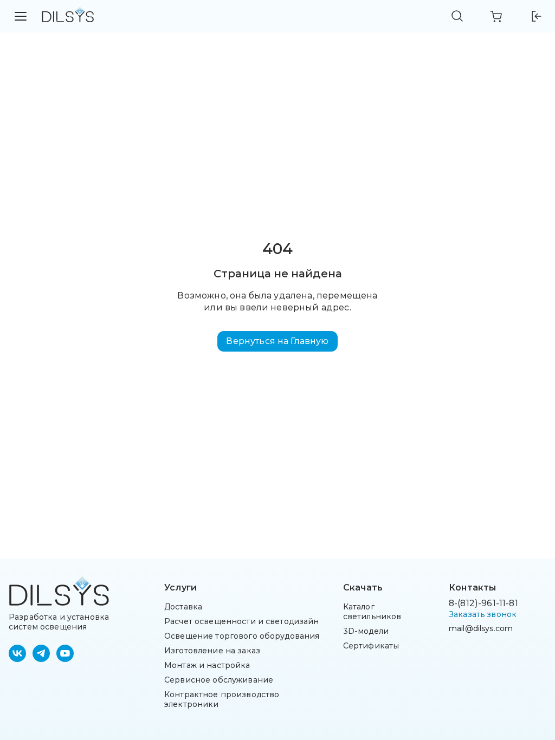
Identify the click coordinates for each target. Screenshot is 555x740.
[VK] (17, 653)
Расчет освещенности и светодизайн (241, 621)
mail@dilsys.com (481, 628)
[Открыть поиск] (457, 16)
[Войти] (535, 16)
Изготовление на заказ (212, 650)
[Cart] (496, 16)
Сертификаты (371, 646)
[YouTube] (65, 653)
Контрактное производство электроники (221, 699)
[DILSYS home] (67, 17)
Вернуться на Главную (277, 341)
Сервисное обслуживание (218, 680)
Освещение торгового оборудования (241, 636)
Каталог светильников (372, 611)
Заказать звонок (483, 614)
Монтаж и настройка (207, 665)
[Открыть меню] (21, 16)
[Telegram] (41, 653)
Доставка (183, 607)
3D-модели (366, 631)
